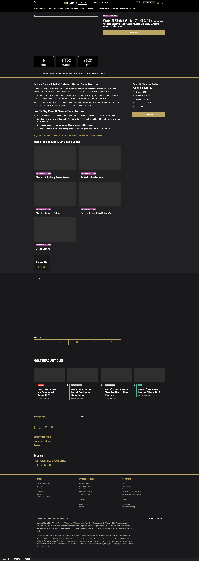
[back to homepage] (48, 3)
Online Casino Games (43, 483)
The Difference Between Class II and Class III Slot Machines (116, 392)
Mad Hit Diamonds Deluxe (48, 213)
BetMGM (40, 398)
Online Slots (40, 489)
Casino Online (42, 441)
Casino (84, 3)
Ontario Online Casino (43, 497)
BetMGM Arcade (63, 9)
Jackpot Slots (41, 491)
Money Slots (38, 9)
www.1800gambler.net (76, 523)
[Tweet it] (42, 342)
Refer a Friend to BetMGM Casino (131, 491)
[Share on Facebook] (60, 342)
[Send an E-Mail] (77, 342)
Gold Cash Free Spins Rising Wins (96, 213)
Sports (105, 3)
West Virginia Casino (85, 494)
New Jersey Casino (85, 486)
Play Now (134, 33)
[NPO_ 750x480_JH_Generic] (77, 303)
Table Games (51, 9)
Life (140, 385)
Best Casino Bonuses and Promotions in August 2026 (48, 392)
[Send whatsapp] (94, 342)
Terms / (152, 518)
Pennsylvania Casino (85, 491)
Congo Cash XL (43, 248)
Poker (94, 3)
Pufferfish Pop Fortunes (92, 177)
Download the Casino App (108, 9)
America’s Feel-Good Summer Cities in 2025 (149, 391)
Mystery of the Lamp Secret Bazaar (52, 177)
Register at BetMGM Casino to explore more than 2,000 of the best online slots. (69, 135)
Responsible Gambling (50, 460)
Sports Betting (42, 436)
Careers (81, 507)
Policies (158, 518)
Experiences (91, 9)
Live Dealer (40, 486)
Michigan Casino (84, 483)
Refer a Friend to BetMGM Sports (131, 494)
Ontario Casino (83, 489)
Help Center (42, 465)
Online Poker (40, 494)
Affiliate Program (84, 504)
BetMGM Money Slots (110, 16)
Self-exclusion (126, 504)
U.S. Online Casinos (78, 9)
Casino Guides (76, 385)
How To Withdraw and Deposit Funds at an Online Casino (81, 392)
